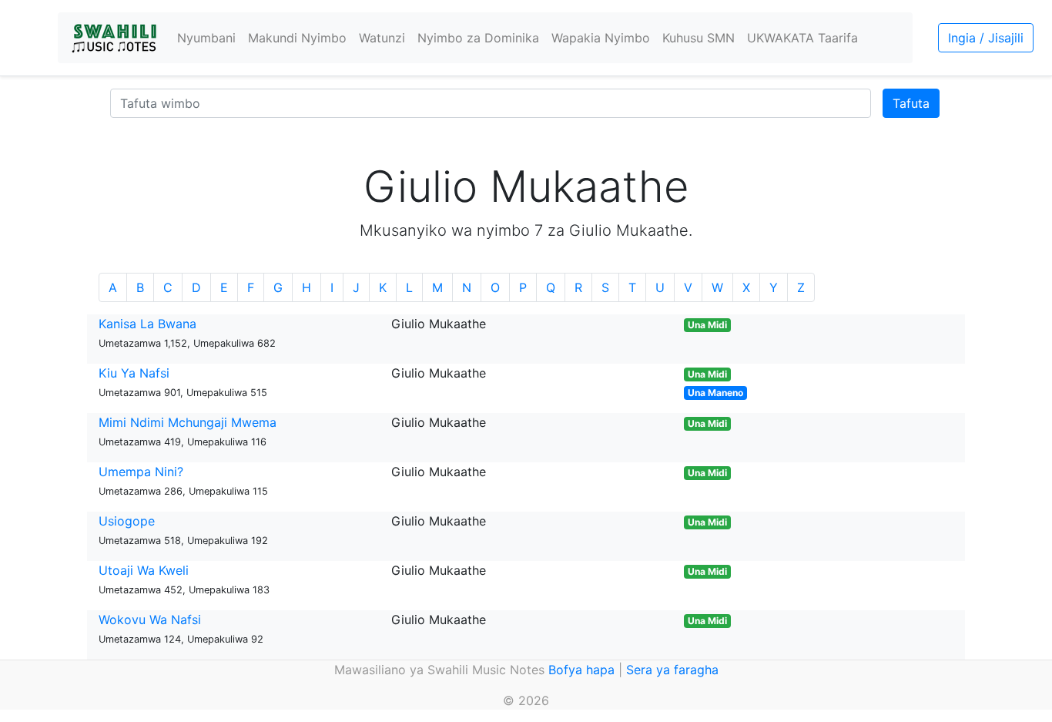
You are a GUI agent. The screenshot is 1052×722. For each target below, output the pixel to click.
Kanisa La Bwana (147, 323)
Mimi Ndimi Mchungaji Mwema (187, 422)
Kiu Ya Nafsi (134, 373)
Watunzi (382, 37)
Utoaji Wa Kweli (144, 570)
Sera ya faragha (672, 669)
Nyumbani (206, 37)
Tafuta (911, 103)
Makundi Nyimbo (297, 37)
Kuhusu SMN (698, 37)
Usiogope (127, 521)
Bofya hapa (581, 669)
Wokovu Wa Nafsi (150, 619)
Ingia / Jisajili (986, 37)
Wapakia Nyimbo (600, 37)
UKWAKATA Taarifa (802, 37)
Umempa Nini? (141, 471)
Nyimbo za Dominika (478, 37)
